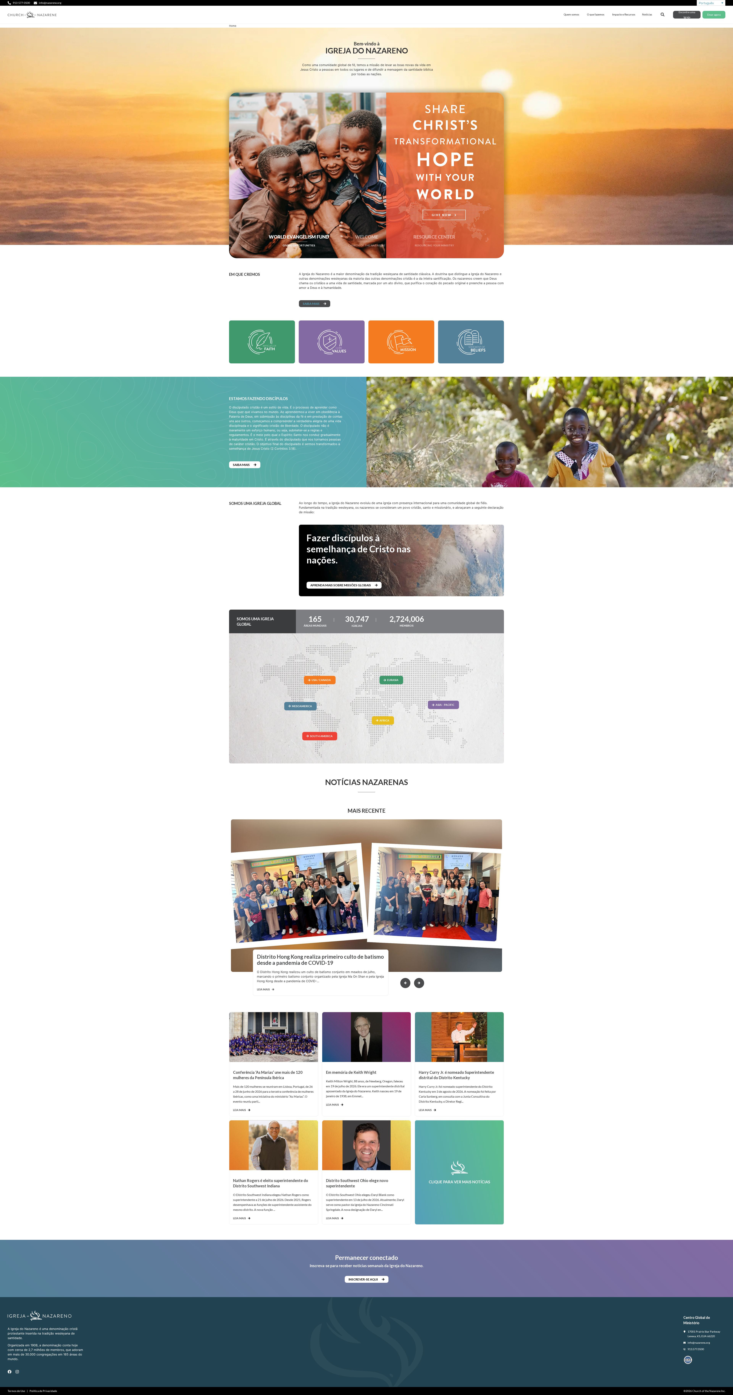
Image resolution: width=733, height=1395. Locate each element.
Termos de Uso (16, 1391)
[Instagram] (17, 1372)
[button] (419, 983)
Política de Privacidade (43, 1391)
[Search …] (662, 14)
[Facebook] (9, 1372)
